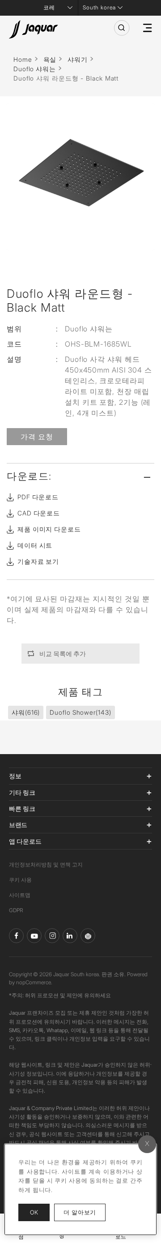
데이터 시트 (34, 545)
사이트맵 (19, 895)
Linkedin (70, 935)
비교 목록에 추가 (62, 653)
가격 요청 (37, 436)
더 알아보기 (85, 1212)
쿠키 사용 (20, 879)
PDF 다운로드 (38, 497)
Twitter (52, 935)
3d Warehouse (87, 935)
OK (34, 1212)
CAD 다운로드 (38, 513)
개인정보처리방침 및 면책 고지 (46, 864)
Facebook (16, 935)
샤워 (26, 712)
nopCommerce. (34, 982)
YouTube (34, 935)
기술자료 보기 (38, 561)
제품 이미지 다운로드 (49, 529)
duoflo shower (80, 712)
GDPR (16, 910)
